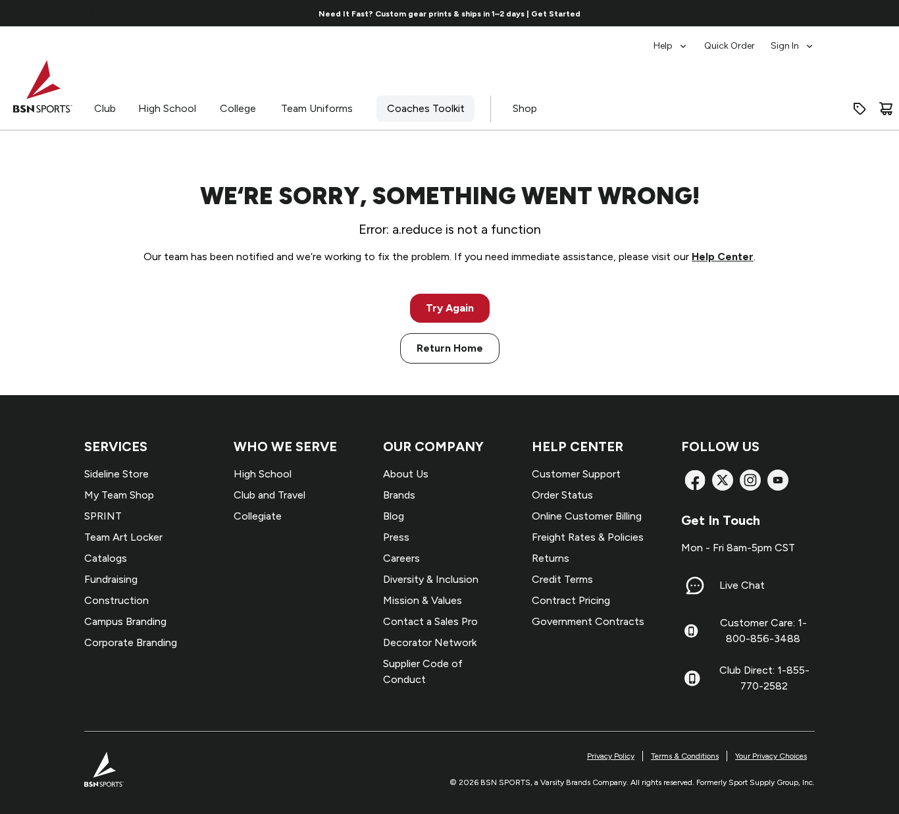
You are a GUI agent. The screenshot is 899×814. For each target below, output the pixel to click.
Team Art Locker (123, 537)
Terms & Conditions (685, 756)
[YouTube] (778, 480)
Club (105, 108)
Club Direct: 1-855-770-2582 (764, 678)
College (238, 108)
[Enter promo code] (859, 108)
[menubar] (734, 39)
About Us (405, 474)
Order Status (562, 495)
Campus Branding (125, 621)
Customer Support (576, 474)
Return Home (450, 348)
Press (396, 537)
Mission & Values (422, 600)
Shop (525, 108)
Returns (550, 558)
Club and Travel (269, 495)
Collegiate (258, 516)
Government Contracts (588, 621)
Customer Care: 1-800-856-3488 (763, 630)
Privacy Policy (610, 756)
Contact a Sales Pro (430, 621)
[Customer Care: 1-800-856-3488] (691, 631)
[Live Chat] (695, 585)
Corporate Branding (130, 642)
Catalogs (105, 558)
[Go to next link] (807, 13)
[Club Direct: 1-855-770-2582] (692, 678)
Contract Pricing (571, 600)
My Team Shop (119, 495)
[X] (722, 480)
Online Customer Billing (587, 516)
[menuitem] (671, 39)
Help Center (723, 256)
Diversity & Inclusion (430, 579)
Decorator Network (429, 642)
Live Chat (742, 585)
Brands (399, 495)
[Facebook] (695, 480)
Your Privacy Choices (771, 756)
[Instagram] (750, 480)
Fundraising (111, 579)
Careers (401, 558)
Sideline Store (116, 474)
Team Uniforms (317, 108)
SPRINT (103, 516)
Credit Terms (562, 579)
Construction (116, 600)
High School (167, 108)
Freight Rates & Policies (588, 537)
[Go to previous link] (92, 13)
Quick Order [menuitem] (729, 45)
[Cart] (886, 108)
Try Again (450, 308)
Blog (393, 516)
